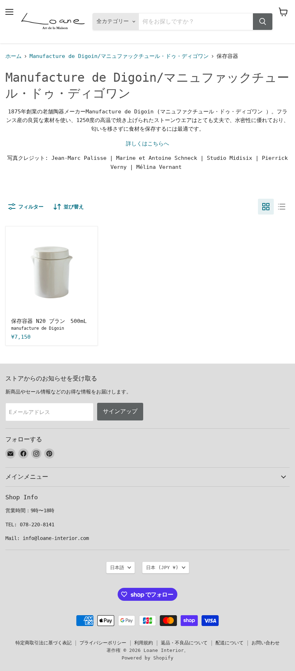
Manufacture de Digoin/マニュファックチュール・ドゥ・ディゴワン (119, 56)
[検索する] (262, 21)
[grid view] (266, 207)
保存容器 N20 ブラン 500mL (49, 321)
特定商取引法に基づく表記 (43, 642)
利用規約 (143, 642)
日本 (162, 567)
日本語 (117, 567)
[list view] (282, 207)
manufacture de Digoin (37, 328)
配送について (229, 642)
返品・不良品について (184, 642)
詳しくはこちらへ (147, 143)
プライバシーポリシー (103, 642)
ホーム (13, 56)
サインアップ (120, 411)
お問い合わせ (265, 642)
